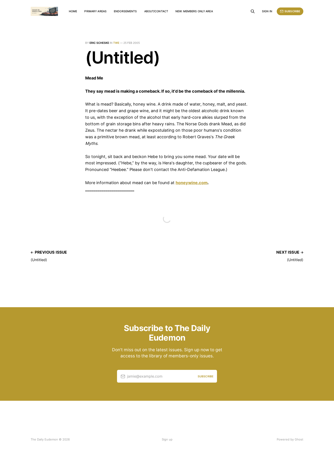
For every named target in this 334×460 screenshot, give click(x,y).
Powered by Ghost (290, 439)
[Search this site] (252, 11)
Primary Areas (95, 11)
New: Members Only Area (194, 11)
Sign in (267, 11)
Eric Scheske (99, 43)
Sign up (167, 439)
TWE (116, 43)
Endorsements (125, 11)
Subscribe (292, 11)
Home (73, 11)
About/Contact (156, 11)
